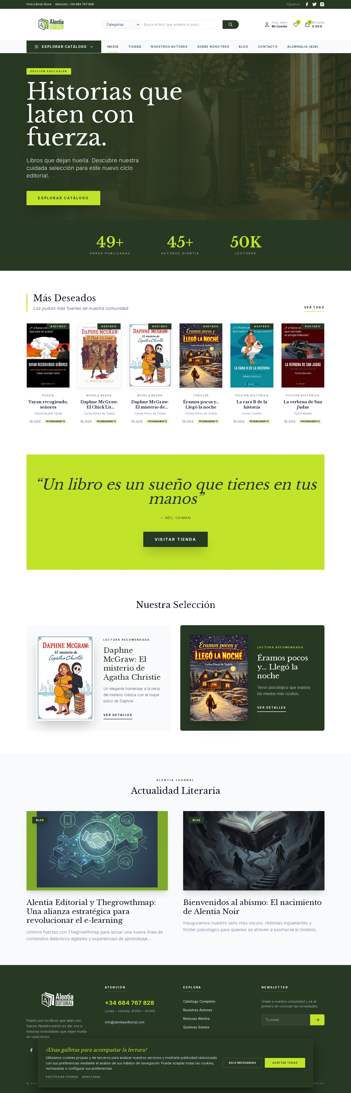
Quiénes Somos (196, 1027)
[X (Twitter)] (314, 4)
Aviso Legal (91, 1076)
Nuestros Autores (169, 46)
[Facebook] (306, 4)
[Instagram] (322, 4)
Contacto (268, 46)
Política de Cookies (62, 1076)
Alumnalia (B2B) (303, 46)
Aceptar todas (285, 1062)
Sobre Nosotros (213, 46)
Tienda (134, 46)
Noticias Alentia (196, 1018)
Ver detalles (117, 715)
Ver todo (314, 307)
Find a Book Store (39, 4)
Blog (243, 46)
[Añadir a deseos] (55, 354)
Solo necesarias (242, 1062)
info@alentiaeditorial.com (124, 1022)
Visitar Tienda (175, 539)
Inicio (113, 46)
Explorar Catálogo (64, 47)
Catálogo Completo (199, 1001)
